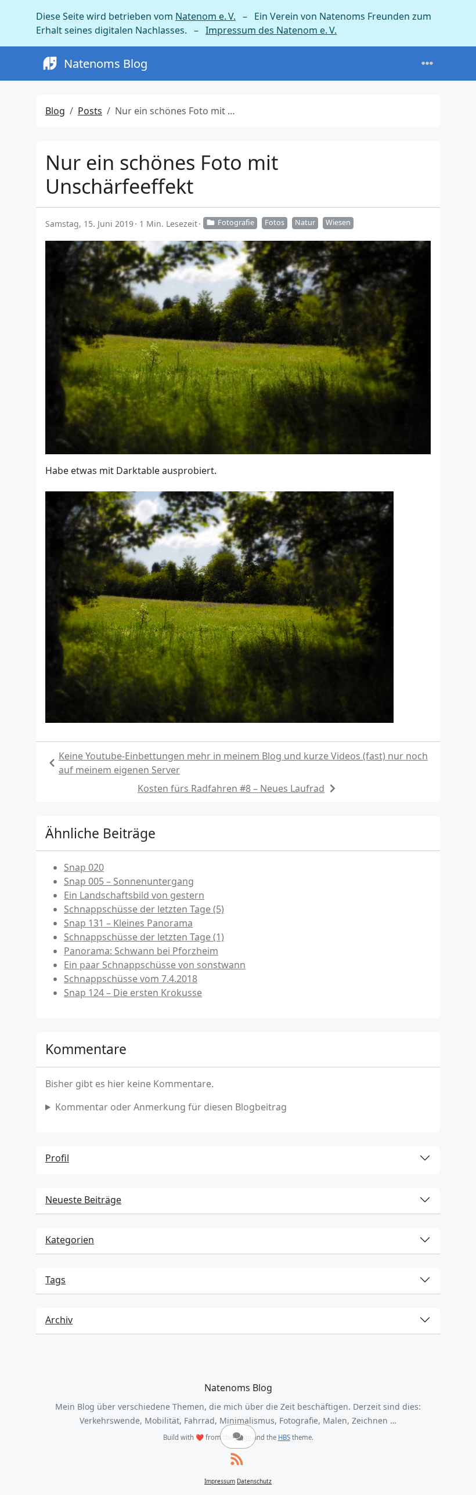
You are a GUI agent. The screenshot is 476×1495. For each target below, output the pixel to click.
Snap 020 (84, 867)
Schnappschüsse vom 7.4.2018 (130, 978)
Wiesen (338, 222)
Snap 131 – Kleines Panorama (128, 923)
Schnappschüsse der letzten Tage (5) (144, 909)
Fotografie (236, 222)
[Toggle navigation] (427, 63)
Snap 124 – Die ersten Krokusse (133, 992)
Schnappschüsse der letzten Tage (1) (144, 937)
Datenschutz (254, 1481)
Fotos (274, 222)
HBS (284, 1437)
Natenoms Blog (105, 63)
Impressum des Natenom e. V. (271, 30)
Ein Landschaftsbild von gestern (134, 895)
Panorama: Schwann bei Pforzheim (141, 950)
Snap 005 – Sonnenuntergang (129, 881)
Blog (55, 110)
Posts (90, 110)
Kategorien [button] (69, 1239)
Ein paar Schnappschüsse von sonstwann (155, 964)
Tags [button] (55, 1279)
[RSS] (237, 1460)
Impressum (219, 1481)
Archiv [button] (59, 1319)
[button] (238, 1436)
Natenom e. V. (205, 16)
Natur (305, 222)
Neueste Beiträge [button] (83, 1199)
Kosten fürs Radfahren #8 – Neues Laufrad (231, 788)
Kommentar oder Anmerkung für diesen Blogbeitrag (171, 1107)
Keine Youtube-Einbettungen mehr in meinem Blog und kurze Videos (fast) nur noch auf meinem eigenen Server (243, 763)
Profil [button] (57, 1158)
